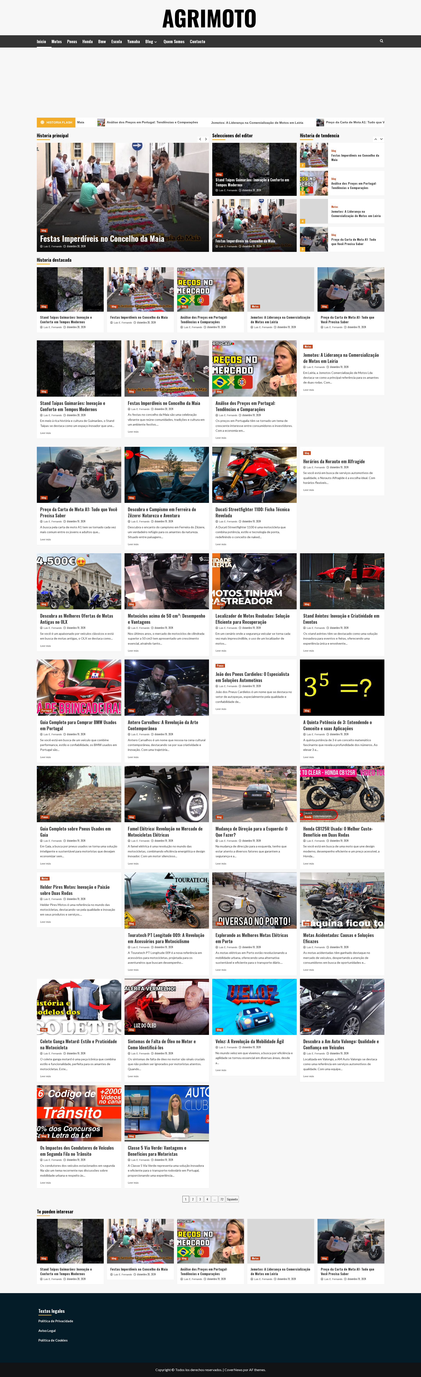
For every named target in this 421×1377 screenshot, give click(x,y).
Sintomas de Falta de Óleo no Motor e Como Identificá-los (162, 1044)
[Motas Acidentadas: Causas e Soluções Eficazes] (342, 900)
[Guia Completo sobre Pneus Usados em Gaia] (79, 794)
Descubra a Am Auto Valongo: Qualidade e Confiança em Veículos (341, 1044)
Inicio (41, 41)
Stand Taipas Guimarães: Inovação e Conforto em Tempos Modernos (252, 182)
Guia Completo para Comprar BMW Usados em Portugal (78, 725)
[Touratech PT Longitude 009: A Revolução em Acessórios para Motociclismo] (167, 900)
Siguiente (232, 1199)
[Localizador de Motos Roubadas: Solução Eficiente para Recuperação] (254, 581)
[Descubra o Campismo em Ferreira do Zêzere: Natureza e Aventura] (167, 475)
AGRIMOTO (209, 17)
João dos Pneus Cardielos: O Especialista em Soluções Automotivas (252, 677)
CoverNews (234, 1370)
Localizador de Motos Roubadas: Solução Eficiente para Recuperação (253, 618)
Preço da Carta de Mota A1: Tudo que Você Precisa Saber (271, 122)
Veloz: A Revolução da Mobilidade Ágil (250, 1041)
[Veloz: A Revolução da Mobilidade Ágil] (254, 1007)
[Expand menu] (155, 42)
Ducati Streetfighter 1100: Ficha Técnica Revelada (253, 512)
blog (44, 220)
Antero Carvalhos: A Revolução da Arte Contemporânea (163, 725)
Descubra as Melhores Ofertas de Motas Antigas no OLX (76, 618)
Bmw (102, 41)
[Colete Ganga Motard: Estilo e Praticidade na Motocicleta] (79, 1007)
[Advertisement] (210, 80)
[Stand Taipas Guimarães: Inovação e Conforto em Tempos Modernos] (314, 239)
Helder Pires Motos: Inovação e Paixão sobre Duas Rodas (75, 890)
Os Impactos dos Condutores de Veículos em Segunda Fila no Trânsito (77, 1150)
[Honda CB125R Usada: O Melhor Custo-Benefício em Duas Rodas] (342, 794)
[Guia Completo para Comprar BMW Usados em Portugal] (79, 687)
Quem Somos (174, 41)
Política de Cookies (53, 1340)
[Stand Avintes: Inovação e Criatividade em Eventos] (342, 581)
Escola (116, 41)
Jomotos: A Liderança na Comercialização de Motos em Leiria (160, 122)
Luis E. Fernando (53, 246)
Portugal (46, 710)
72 (221, 1199)
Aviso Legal (47, 1331)
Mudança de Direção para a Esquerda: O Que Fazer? (251, 831)
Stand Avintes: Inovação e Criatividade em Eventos (341, 618)
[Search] (381, 41)
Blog (149, 41)
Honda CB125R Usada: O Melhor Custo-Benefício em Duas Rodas (338, 831)
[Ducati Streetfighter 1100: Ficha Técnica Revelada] (254, 475)
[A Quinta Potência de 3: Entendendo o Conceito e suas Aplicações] (342, 687)
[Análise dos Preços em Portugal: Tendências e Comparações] (123, 197)
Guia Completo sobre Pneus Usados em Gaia (75, 831)
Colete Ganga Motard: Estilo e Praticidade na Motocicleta (78, 1044)
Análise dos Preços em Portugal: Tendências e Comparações (112, 233)
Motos (57, 41)
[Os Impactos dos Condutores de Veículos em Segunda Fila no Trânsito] (79, 1113)
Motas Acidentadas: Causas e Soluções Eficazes (338, 938)
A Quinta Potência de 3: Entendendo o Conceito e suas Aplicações (337, 725)
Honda (87, 41)
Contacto (197, 41)
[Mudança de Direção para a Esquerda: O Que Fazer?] (254, 794)
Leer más (45, 433)
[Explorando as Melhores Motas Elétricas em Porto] (254, 900)
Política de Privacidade (55, 1321)
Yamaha (133, 41)
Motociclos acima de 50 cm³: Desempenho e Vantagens (166, 618)
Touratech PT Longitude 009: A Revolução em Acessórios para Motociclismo (166, 938)
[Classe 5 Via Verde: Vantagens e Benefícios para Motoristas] (167, 1113)
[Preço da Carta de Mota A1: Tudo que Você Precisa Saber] (314, 211)
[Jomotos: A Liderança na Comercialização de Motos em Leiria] (314, 183)
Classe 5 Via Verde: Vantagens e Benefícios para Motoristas (157, 1150)
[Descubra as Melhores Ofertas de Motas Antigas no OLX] (79, 581)
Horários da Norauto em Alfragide (334, 461)
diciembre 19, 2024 (76, 246)
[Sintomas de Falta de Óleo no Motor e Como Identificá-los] (167, 1007)
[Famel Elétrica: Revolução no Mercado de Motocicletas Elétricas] (167, 794)
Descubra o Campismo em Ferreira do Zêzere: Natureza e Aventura (162, 512)
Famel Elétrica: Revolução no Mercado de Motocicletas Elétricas (165, 831)
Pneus (72, 41)
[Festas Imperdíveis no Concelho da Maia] (254, 225)
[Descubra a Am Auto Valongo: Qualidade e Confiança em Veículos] (342, 1007)
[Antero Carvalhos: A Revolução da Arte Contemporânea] (167, 687)
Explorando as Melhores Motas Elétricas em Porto (252, 938)
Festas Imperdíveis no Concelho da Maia (245, 241)
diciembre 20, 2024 (251, 190)
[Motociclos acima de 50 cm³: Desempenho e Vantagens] (167, 581)
